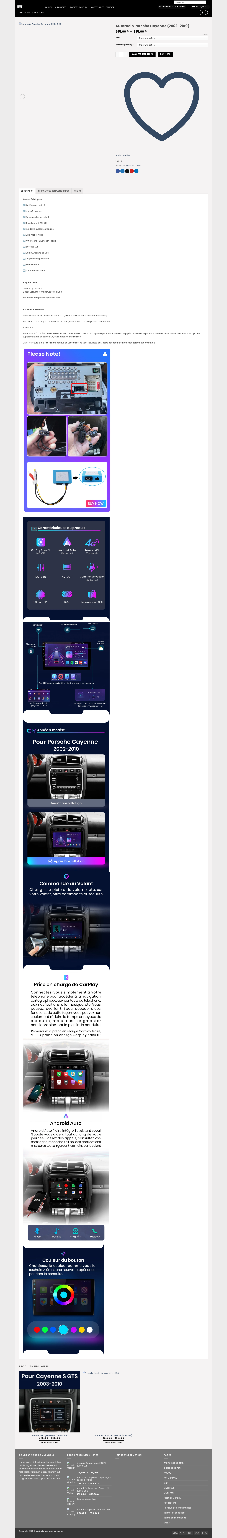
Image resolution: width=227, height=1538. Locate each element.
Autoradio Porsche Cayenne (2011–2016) (113, 1435)
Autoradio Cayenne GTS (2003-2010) (49, 1435)
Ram (117, 37)
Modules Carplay (172, 1497)
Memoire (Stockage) (124, 45)
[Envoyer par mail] (127, 171)
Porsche (39, 12)
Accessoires (97, 7)
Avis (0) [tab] (77, 191)
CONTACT (110, 7)
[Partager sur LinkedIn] (136, 171)
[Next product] (201, 12)
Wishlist (167, 1522)
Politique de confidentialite (177, 1507)
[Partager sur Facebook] (118, 171)
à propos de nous (173, 1468)
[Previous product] (206, 12)
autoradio (25, 12)
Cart (166, 1483)
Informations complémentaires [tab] (53, 191)
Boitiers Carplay (78, 7)
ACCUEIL (49, 7)
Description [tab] (27, 191)
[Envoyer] (208, 2)
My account (170, 1502)
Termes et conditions (174, 1512)
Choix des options (49, 1442)
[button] (172, 7)
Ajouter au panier (142, 54)
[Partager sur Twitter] (122, 171)
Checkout (169, 1488)
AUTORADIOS (60, 7)
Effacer (205, 34)
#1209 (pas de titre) (174, 1463)
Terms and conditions (175, 1517)
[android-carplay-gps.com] (29, 7)
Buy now (165, 54)
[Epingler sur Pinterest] (132, 171)
